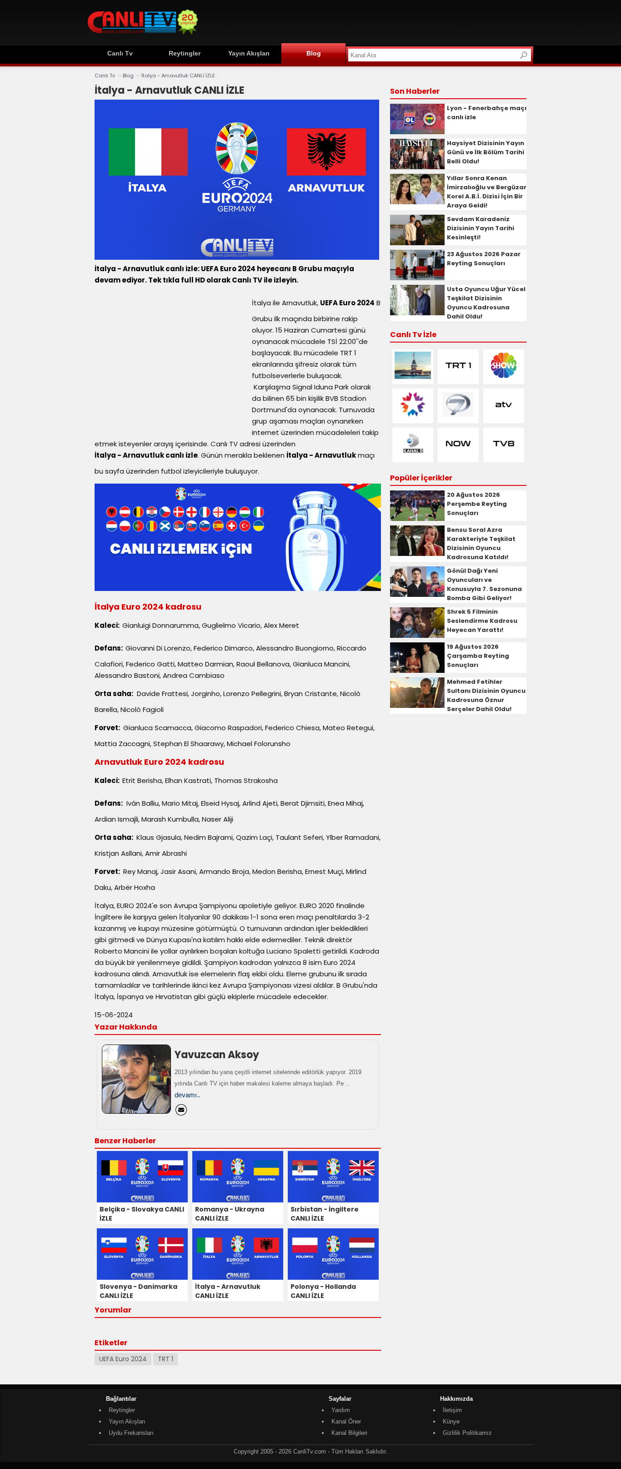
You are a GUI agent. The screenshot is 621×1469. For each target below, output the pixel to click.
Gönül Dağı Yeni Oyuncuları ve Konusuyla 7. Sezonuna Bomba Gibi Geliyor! (484, 584)
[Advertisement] (367, 21)
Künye (451, 1421)
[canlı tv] (143, 36)
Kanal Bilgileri (349, 1432)
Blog (313, 53)
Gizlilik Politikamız (467, 1432)
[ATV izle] (504, 416)
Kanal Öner (346, 1421)
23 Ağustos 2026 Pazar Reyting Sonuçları (484, 259)
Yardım (340, 1410)
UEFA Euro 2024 (123, 1358)
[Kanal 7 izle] (458, 416)
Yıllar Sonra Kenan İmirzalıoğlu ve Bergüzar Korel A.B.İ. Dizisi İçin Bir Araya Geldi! (486, 192)
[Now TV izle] (458, 455)
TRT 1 (165, 1358)
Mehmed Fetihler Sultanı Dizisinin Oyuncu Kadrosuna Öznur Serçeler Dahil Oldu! (486, 695)
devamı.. (187, 1095)
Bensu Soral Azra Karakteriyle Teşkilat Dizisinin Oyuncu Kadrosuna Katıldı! (481, 543)
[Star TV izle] (413, 416)
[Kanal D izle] (413, 455)
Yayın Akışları (249, 53)
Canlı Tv (120, 53)
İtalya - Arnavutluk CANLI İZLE (178, 75)
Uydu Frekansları (131, 1432)
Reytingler (184, 53)
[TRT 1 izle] (458, 377)
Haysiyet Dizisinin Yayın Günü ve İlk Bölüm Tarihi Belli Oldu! (485, 152)
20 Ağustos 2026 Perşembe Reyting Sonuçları (477, 503)
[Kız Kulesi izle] (413, 377)
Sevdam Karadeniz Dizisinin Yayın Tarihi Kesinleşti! (480, 228)
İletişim (452, 1410)
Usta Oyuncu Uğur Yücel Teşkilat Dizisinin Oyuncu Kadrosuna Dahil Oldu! (486, 303)
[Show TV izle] (504, 377)
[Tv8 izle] (504, 455)
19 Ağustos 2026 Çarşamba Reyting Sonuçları (478, 655)
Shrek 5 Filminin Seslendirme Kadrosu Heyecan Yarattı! (482, 620)
